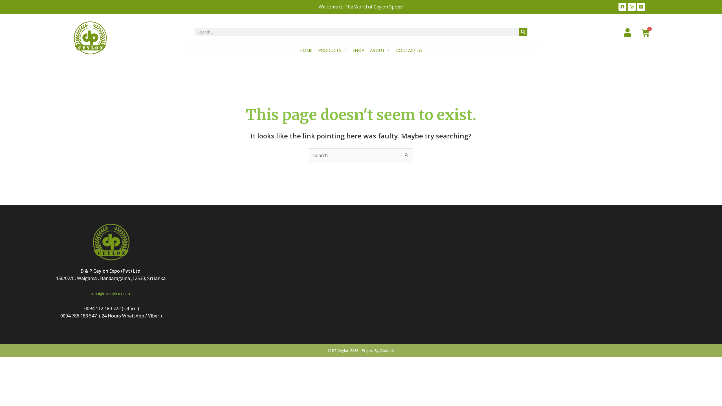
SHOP (358, 50)
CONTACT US (409, 50)
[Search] (523, 32)
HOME (306, 50)
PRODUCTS (329, 50)
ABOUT (377, 50)
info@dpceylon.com (111, 293)
